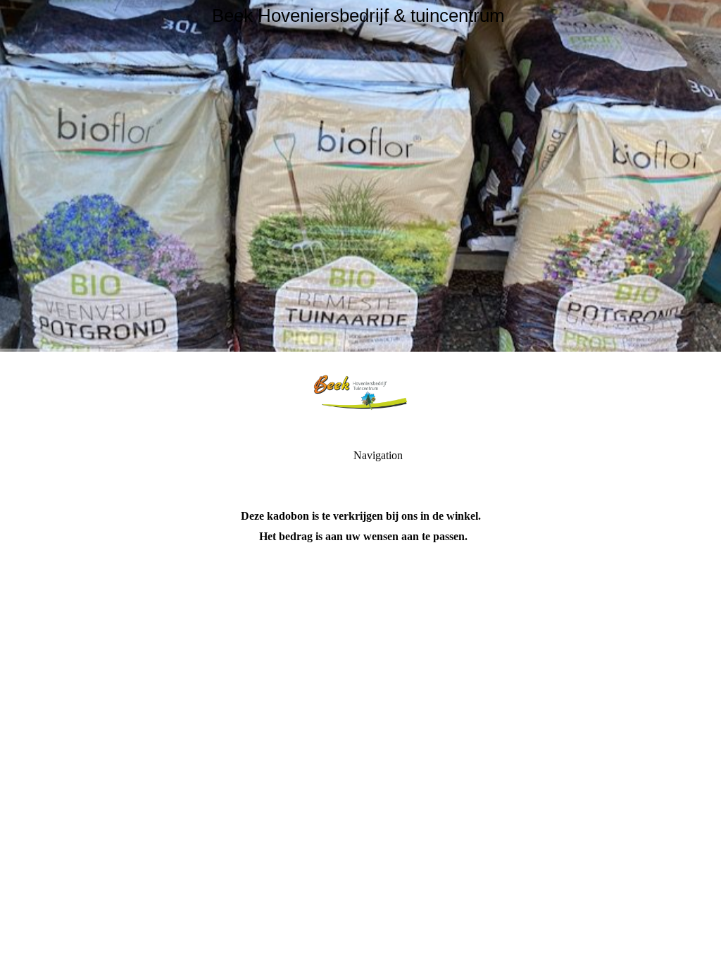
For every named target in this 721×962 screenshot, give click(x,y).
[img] (360, 176)
